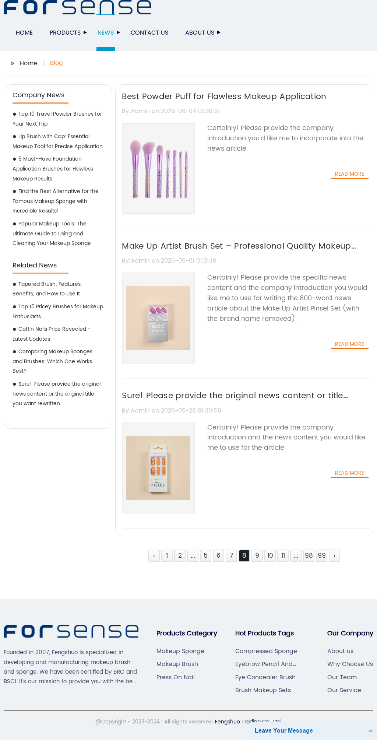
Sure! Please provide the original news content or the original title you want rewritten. (57, 394)
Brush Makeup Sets (263, 690)
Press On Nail (175, 677)
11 (283, 556)
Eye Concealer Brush (265, 677)
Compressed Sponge (266, 651)
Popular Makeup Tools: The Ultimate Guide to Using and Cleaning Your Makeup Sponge (52, 234)
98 (309, 556)
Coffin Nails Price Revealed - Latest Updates (52, 334)
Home (24, 33)
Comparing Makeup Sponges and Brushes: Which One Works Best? (52, 361)
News (106, 33)
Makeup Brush (177, 664)
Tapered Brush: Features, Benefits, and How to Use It (47, 289)
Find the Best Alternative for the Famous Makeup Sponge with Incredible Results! (56, 201)
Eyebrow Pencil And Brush (264, 664)
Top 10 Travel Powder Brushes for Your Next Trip (57, 119)
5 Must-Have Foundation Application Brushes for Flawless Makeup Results (53, 169)
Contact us (149, 33)
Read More (349, 174)
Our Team (342, 677)
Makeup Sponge (180, 651)
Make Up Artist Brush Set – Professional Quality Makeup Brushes (236, 252)
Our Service (344, 690)
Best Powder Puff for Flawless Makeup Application (224, 97)
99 (322, 556)
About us (199, 33)
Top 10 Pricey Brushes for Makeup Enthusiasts (58, 311)
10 (270, 556)
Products (65, 33)
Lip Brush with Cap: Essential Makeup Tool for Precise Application (58, 141)
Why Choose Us (350, 664)
